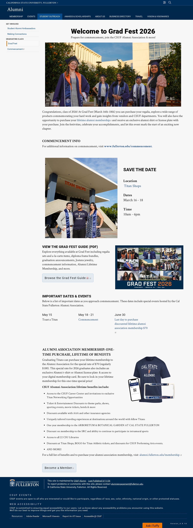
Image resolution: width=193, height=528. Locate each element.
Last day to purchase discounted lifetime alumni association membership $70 (131, 323)
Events (31, 16)
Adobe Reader (32, 516)
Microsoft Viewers (51, 516)
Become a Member (58, 468)
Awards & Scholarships (78, 16)
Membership (16, 16)
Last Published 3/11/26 (99, 481)
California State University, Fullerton (32, 2)
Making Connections (17, 34)
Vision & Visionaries (158, 16)
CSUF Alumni (80, 481)
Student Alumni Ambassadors (21, 28)
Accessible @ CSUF (93, 516)
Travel (139, 16)
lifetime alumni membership (93, 120)
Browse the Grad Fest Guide (65, 278)
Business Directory (120, 16)
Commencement (15, 49)
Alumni (15, 9)
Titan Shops (132, 185)
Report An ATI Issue (72, 516)
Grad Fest (12, 43)
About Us (100, 16)
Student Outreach (50, 16)
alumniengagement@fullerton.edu (127, 484)
